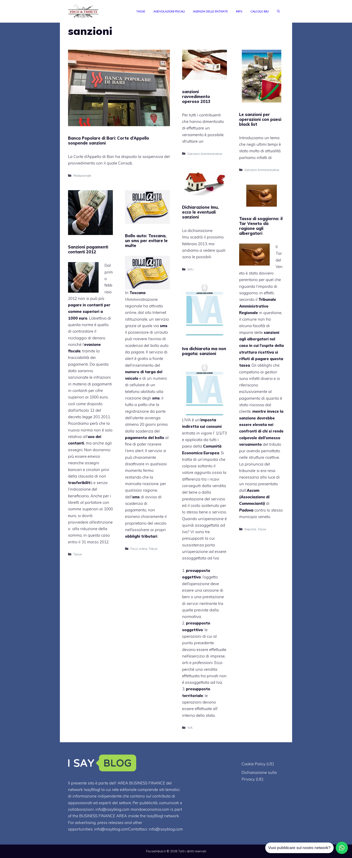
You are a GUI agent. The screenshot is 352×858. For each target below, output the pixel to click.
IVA (188, 419)
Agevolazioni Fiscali (169, 11)
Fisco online (138, 549)
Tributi (153, 549)
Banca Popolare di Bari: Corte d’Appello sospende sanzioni (108, 141)
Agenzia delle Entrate (210, 11)
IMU (190, 269)
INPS (239, 11)
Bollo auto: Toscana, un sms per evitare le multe (146, 240)
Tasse (140, 11)
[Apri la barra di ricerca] (278, 11)
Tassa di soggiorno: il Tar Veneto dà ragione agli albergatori (261, 226)
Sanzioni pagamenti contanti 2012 (88, 249)
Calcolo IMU (260, 11)
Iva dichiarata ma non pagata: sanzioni (204, 351)
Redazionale (82, 175)
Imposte (250, 529)
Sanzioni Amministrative (204, 154)
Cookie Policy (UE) (258, 763)
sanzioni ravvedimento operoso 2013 (196, 96)
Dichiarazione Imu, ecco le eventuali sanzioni (200, 212)
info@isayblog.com (166, 829)
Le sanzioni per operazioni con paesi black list (260, 119)
